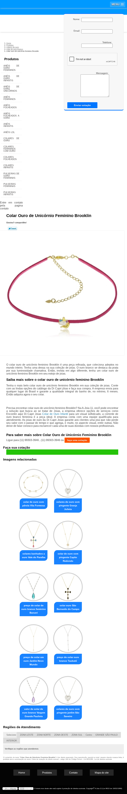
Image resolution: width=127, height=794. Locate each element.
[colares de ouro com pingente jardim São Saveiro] (68, 689)
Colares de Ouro (11, 139)
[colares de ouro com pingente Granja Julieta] (68, 482)
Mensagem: (102, 73)
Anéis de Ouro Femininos (11, 68)
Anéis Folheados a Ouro (11, 115)
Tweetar (12, 228)
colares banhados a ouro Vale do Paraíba (33, 555)
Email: (77, 30)
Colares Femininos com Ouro (9, 148)
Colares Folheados (10, 158)
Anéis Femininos (9, 98)
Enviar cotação (82, 105)
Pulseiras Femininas (9, 185)
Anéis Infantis (8, 125)
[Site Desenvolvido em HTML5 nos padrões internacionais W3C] (26, 788)
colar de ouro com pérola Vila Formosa (33, 504)
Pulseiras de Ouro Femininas (11, 175)
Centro (89, 735)
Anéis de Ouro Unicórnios (11, 88)
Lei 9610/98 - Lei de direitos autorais (98, 759)
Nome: (77, 19)
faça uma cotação (77, 440)
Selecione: (11, 735)
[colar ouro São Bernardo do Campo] (68, 585)
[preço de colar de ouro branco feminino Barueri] (33, 585)
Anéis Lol (9, 132)
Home (21, 772)
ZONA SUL (77, 735)
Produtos (11, 59)
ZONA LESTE (26, 735)
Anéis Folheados (10, 106)
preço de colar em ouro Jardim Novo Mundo (33, 661)
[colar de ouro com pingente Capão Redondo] (68, 533)
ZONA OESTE (61, 735)
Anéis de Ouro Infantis (11, 78)
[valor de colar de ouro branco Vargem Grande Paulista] (33, 689)
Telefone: (107, 42)
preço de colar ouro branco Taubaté (68, 659)
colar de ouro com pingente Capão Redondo (68, 557)
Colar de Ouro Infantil (55, 414)
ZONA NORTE (44, 735)
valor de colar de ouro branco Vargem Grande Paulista (33, 713)
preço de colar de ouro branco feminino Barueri (33, 609)
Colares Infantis (8, 166)
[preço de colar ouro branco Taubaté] (68, 637)
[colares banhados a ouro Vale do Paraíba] (33, 533)
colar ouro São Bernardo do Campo (68, 607)
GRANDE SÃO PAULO (106, 735)
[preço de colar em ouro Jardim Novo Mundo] (33, 637)
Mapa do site (102, 772)
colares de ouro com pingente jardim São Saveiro (68, 713)
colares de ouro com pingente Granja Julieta (68, 505)
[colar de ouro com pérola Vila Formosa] (33, 482)
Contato (73, 772)
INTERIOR (11, 740)
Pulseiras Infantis (9, 193)
